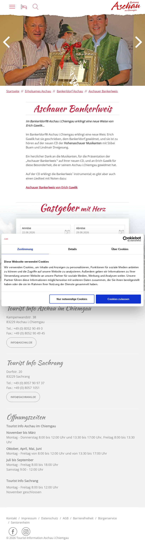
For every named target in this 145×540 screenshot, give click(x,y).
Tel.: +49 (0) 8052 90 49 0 (24, 328)
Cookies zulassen (118, 299)
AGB (65, 518)
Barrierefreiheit (83, 518)
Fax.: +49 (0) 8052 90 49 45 (25, 333)
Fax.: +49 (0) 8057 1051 (23, 388)
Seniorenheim (20, 522)
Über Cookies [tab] (119, 249)
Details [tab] (72, 249)
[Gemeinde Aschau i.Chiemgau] (126, 6)
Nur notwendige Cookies (72, 299)
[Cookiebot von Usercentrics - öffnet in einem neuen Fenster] (125, 239)
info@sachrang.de (23, 397)
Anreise (26, 228)
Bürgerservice (107, 518)
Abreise (80, 228)
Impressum (29, 518)
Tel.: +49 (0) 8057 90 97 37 (25, 383)
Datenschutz (49, 518)
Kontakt (11, 518)
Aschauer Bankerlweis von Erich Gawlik (51, 187)
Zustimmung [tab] (25, 249)
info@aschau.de (21, 342)
